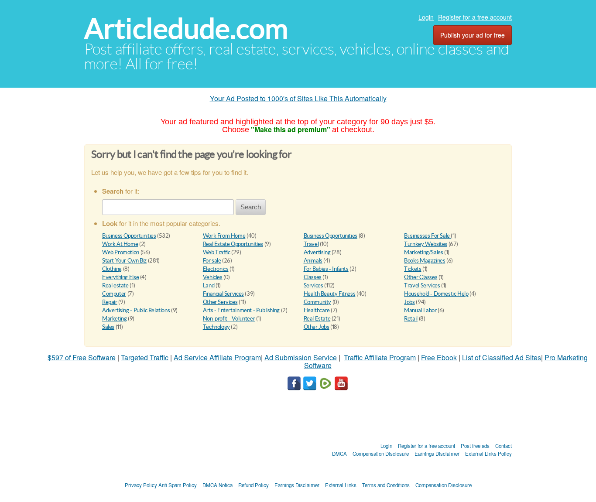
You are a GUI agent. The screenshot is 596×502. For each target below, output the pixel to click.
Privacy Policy (141, 485)
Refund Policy (253, 485)
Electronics (216, 269)
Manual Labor (420, 310)
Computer (114, 293)
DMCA (339, 453)
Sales (108, 327)
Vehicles (213, 277)
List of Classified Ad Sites (501, 357)
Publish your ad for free (472, 35)
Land (208, 285)
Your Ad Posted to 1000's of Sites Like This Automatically (298, 98)
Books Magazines (424, 260)
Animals (313, 260)
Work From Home (224, 235)
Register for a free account (475, 17)
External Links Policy (488, 453)
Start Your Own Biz (124, 260)
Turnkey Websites (425, 244)
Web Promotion (120, 252)
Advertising (317, 252)
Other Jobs (316, 327)
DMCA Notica (217, 485)
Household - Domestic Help (436, 293)
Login (426, 17)
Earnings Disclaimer (436, 453)
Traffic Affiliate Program (380, 357)
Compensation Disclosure (381, 453)
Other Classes (420, 277)
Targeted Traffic (144, 357)
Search (250, 207)
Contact (503, 445)
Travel (311, 244)
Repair (109, 302)
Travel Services (422, 285)
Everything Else (120, 277)
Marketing (114, 318)
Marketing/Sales (423, 252)
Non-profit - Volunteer (229, 318)
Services (313, 285)
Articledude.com (186, 28)
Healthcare (317, 310)
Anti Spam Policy (177, 485)
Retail (411, 318)
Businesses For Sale (427, 235)
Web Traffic (216, 252)
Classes (313, 277)
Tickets (412, 269)
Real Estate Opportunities (233, 244)
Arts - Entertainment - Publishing (241, 310)
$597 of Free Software (82, 357)
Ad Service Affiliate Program (217, 357)
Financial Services (223, 293)
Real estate (115, 285)
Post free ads (475, 445)
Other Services (220, 302)
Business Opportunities (129, 235)
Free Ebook (439, 357)
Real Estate (317, 318)
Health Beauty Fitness (330, 293)
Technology (216, 327)
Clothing (112, 269)
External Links (340, 485)
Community (318, 302)
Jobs (409, 302)
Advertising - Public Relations (136, 310)
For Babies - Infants (326, 269)
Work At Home (120, 244)
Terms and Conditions (386, 485)
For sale (212, 260)
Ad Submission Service (300, 357)
